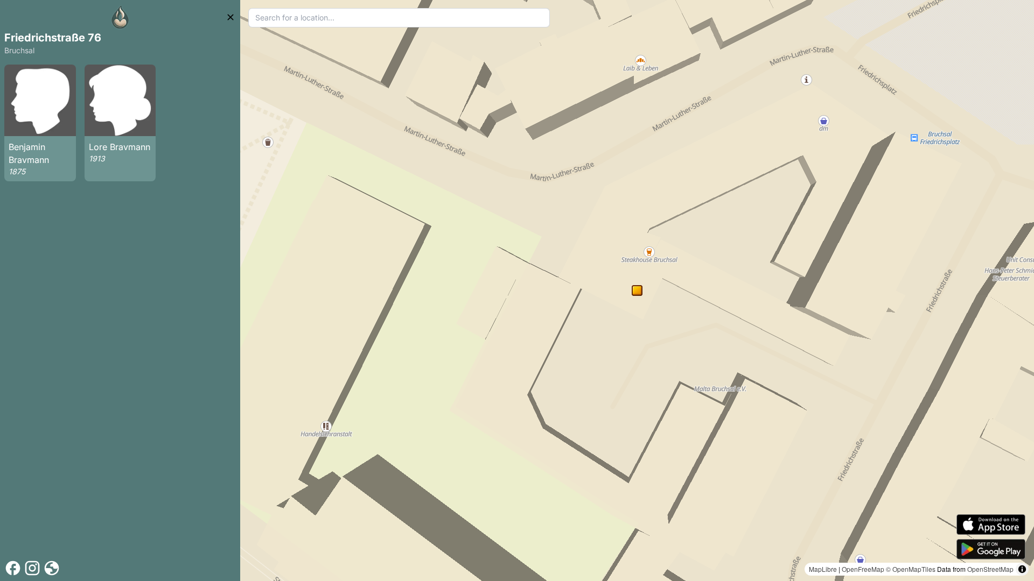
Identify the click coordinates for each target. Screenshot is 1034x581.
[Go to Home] (120, 17)
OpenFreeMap (863, 568)
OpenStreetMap (990, 568)
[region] (637, 290)
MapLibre (823, 568)
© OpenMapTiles (910, 568)
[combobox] (399, 18)
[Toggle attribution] (1022, 569)
